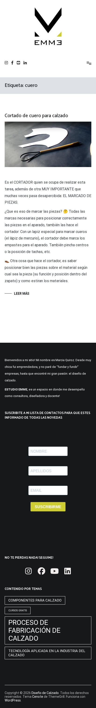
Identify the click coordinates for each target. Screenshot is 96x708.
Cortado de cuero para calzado (36, 116)
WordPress (13, 700)
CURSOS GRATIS (17, 610)
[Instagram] (28, 571)
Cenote (37, 696)
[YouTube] (54, 571)
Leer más (21, 293)
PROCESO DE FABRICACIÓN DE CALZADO (34, 630)
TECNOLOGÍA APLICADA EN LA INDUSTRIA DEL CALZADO (46, 653)
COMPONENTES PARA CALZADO (35, 600)
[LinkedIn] (67, 571)
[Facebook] (41, 571)
